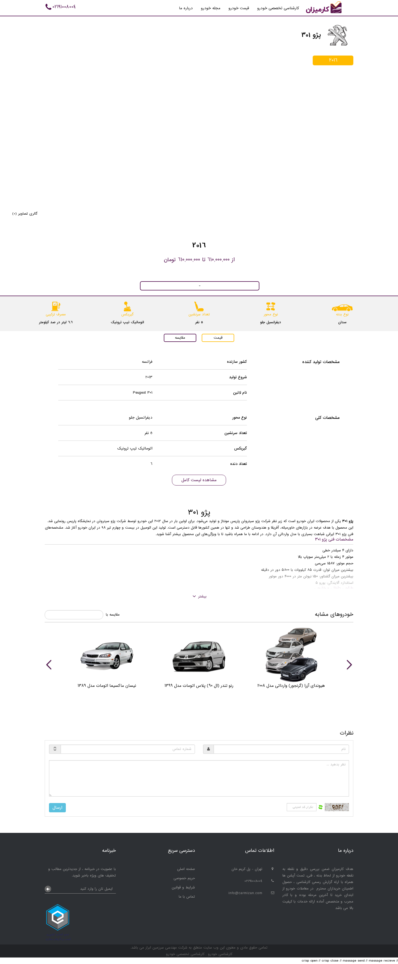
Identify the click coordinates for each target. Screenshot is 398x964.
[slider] (199, 664)
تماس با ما (187, 896)
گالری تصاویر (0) (24, 213)
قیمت (218, 337)
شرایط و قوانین (183, 887)
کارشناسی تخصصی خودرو (278, 8)
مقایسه (180, 337)
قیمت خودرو (239, 8)
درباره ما (186, 8)
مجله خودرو (210, 8)
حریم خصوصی (184, 878)
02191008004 (64, 7)
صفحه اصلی (186, 869)
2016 (333, 60)
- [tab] (200, 286)
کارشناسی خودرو (219, 954)
